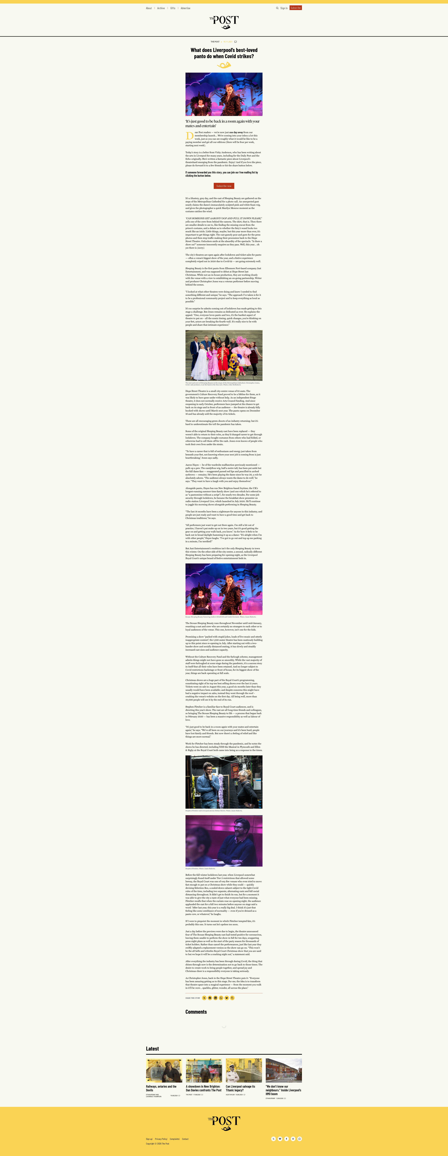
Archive (161, 8)
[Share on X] (204, 998)
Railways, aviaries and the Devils (161, 1088)
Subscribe (296, 7)
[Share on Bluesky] (226, 998)
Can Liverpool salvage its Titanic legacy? (240, 1088)
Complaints (174, 1138)
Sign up (149, 1138)
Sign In (284, 8)
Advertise (185, 8)
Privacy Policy (161, 1138)
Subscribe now (224, 186)
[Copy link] (232, 998)
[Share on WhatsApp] (221, 998)
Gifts (172, 8)
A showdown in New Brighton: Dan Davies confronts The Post (203, 1088)
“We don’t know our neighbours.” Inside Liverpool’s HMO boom (283, 1090)
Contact (185, 1138)
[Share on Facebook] (210, 998)
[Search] (277, 8)
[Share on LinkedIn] (215, 998)
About (149, 8)
